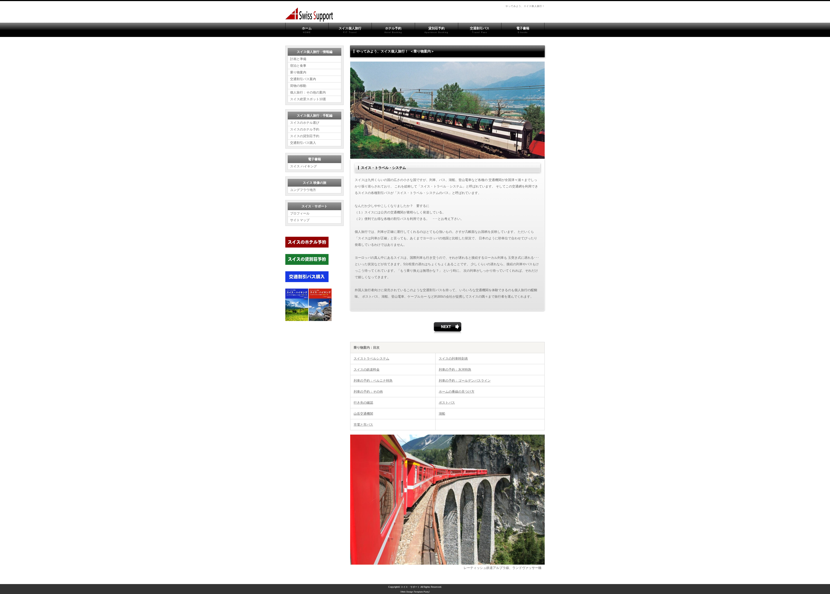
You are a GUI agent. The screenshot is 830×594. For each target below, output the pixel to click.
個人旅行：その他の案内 (308, 92)
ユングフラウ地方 (303, 190)
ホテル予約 (393, 29)
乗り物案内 (298, 72)
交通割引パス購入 (303, 143)
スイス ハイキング (303, 166)
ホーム (307, 29)
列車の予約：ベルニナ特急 (373, 380)
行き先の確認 (363, 402)
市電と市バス (363, 424)
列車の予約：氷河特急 (455, 369)
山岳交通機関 (363, 413)
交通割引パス (479, 29)
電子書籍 (522, 29)
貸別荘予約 (436, 29)
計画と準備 (298, 59)
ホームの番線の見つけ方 (456, 391)
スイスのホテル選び (304, 122)
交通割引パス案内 (303, 79)
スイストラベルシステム (371, 358)
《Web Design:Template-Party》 (415, 592)
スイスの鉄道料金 (367, 369)
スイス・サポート (410, 587)
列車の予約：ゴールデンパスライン (465, 380)
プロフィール (300, 213)
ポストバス (447, 402)
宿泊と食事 (298, 65)
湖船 (442, 413)
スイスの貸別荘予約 (304, 136)
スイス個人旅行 (350, 29)
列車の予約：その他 (368, 391)
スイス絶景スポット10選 (308, 99)
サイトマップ (300, 220)
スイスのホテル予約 (304, 129)
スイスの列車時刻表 (453, 358)
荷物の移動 (298, 85)
